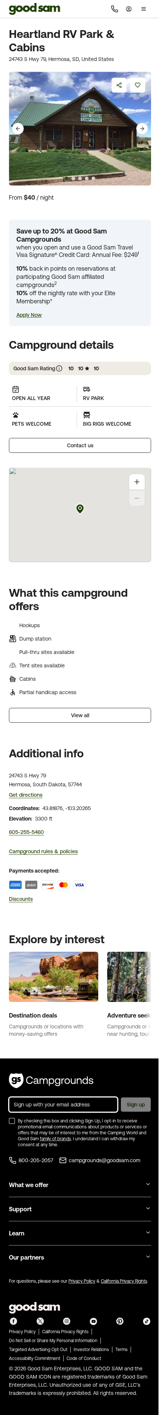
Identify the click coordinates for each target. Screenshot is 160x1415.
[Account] (128, 8)
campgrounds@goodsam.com (104, 1160)
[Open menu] (143, 8)
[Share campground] (119, 85)
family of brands (55, 1138)
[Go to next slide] (142, 129)
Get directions (25, 795)
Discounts (21, 899)
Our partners (26, 1257)
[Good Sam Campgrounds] (51, 1080)
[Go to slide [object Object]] (66, 178)
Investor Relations (91, 1349)
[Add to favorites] (137, 85)
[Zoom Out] (137, 498)
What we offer (28, 1185)
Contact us (80, 445)
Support (20, 1209)
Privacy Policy (81, 1281)
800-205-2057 (36, 1160)
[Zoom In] (137, 482)
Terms (121, 1349)
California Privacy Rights (124, 1281)
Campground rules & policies (43, 851)
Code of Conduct (84, 1358)
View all (80, 715)
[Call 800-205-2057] (114, 9)
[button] (29, 315)
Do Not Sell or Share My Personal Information (53, 1340)
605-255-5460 (26, 832)
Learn (16, 1233)
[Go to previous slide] (18, 129)
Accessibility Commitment (34, 1358)
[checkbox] (12, 1121)
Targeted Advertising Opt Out (38, 1349)
